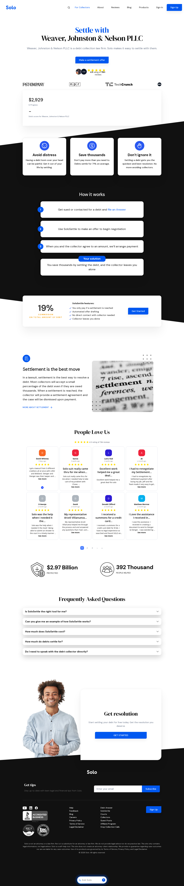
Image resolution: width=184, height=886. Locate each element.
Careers (73, 817)
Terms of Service (76, 823)
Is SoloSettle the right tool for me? (46, 611)
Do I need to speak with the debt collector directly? (56, 651)
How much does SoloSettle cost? (45, 631)
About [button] (100, 7)
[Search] (69, 7)
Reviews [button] (115, 7)
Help (71, 807)
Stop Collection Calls (110, 827)
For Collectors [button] (82, 7)
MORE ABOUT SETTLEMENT (36, 407)
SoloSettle (105, 811)
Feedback (73, 811)
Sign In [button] (159, 7)
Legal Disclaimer (76, 827)
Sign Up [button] (174, 7)
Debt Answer (107, 807)
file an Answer (117, 209)
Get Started (138, 311)
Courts (104, 814)
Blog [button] (129, 7)
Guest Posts (106, 820)
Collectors (105, 817)
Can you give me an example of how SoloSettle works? (58, 621)
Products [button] (144, 7)
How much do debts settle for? (44, 641)
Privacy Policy (75, 820)
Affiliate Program (108, 823)
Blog (71, 814)
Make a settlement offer (92, 60)
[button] (103, 880)
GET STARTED (121, 735)
